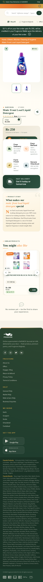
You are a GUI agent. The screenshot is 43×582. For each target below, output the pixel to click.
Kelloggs (31, 480)
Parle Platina (12, 525)
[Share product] (37, 112)
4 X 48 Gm (11, 282)
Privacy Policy (8, 377)
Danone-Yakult (34, 523)
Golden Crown (14, 495)
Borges (10, 527)
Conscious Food (8, 487)
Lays (29, 495)
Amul (33, 493)
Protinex (5, 517)
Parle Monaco (28, 557)
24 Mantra (22, 540)
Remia (36, 563)
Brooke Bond (23, 495)
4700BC (33, 489)
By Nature (6, 555)
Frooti (5, 508)
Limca (9, 542)
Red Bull (28, 544)
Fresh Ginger (19, 467)
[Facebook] (5, 353)
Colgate (30, 506)
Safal (12, 566)
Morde (28, 532)
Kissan (21, 506)
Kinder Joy (34, 561)
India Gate (16, 532)
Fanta (28, 489)
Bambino (24, 519)
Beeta (4, 493)
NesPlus (35, 512)
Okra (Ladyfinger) (18, 462)
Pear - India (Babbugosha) (21, 469)
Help (38, 2)
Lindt (17, 540)
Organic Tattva (31, 553)
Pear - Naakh (10, 471)
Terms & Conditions (10, 380)
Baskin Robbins (34, 510)
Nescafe (27, 555)
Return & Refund (9, 373)
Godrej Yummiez (18, 553)
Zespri (21, 508)
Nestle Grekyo (21, 493)
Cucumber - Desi (8, 462)
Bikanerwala (31, 536)
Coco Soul (17, 534)
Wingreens (6, 551)
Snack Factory (22, 500)
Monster (9, 508)
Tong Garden (11, 519)
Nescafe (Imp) (12, 485)
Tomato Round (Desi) (30, 467)
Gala (14, 510)
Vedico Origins (24, 529)
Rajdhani (5, 525)
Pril (12, 480)
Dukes (29, 500)
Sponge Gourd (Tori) (9, 467)
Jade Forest (36, 557)
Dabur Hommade (16, 544)
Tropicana (28, 521)
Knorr (37, 538)
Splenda (12, 478)
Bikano (37, 497)
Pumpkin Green (31, 465)
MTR (20, 521)
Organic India (20, 478)
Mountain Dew (20, 510)
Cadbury (33, 555)
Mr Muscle (18, 566)
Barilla (33, 504)
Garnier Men (16, 523)
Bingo (10, 510)
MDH (8, 480)
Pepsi (20, 542)
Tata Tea (32, 527)
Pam (29, 476)
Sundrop (22, 485)
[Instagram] (10, 353)
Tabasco (10, 504)
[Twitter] (16, 353)
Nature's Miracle (13, 506)
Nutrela (14, 493)
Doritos (5, 527)
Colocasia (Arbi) (20, 460)
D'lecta (9, 544)
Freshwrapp (21, 515)
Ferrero (11, 555)
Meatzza (5, 510)
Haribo (35, 506)
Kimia (27, 523)
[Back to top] (37, 579)
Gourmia (28, 493)
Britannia (5, 529)
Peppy (10, 532)
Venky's (30, 519)
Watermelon (31, 471)
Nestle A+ (36, 487)
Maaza (25, 506)
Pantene (26, 563)
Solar (8, 478)
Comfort (10, 497)
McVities (22, 527)
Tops (34, 491)
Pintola (11, 529)
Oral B (15, 480)
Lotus (18, 551)
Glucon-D (11, 517)
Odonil (19, 491)
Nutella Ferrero (25, 551)
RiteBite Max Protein (21, 536)
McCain (5, 536)
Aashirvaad (6, 557)
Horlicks (18, 519)
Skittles (37, 480)
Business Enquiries (9, 401)
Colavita (24, 504)
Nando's (20, 546)
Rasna (33, 495)
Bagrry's (5, 506)
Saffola (5, 542)
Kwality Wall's (35, 549)
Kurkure (26, 483)
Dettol (16, 500)
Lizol (28, 525)
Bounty (33, 544)
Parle (15, 502)
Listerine (24, 542)
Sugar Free (20, 476)
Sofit (28, 561)
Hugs (36, 495)
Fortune (16, 497)
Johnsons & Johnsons (16, 561)
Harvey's (9, 553)
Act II (23, 544)
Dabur (4, 553)
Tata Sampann (26, 538)
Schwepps (6, 483)
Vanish (5, 546)
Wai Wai (5, 497)
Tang (29, 504)
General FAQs (7, 391)
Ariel (24, 553)
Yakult (33, 476)
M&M (20, 489)
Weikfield (5, 534)
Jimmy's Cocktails (22, 480)
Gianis (15, 512)
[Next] (37, 272)
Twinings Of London (33, 508)
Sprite (13, 549)
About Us (6, 363)
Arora (27, 510)
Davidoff (19, 512)
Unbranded (19, 549)
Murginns (20, 502)
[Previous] (6, 272)
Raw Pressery (7, 566)
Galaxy (27, 527)
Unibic (5, 500)
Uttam (35, 529)
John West (16, 527)
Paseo (23, 491)
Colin (25, 508)
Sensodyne (29, 540)
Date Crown (29, 491)
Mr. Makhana (11, 540)
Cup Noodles (18, 504)
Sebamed (6, 561)
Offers (5, 366)
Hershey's (33, 532)
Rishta (31, 559)
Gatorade (21, 555)
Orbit (17, 489)
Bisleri (33, 538)
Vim (8, 523)
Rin (23, 521)
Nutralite (22, 532)
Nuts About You (7, 512)
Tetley (4, 540)
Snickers (33, 551)
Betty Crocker (25, 534)
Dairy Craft (11, 536)
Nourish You (27, 549)
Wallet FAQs (7, 394)
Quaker (21, 497)
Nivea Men (31, 497)
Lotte (13, 489)
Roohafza (10, 500)
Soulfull (30, 542)
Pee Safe (20, 483)
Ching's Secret (7, 489)
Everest (31, 563)
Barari (27, 515)
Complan (30, 487)
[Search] (39, 13)
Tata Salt (5, 532)
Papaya (10, 469)
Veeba (27, 559)
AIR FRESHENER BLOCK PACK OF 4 (21, 275)
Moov (37, 553)
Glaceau (10, 546)
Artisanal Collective (29, 502)
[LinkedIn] (21, 353)
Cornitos (33, 525)
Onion (12, 465)
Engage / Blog (8, 370)
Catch (9, 521)
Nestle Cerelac (22, 487)
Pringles (21, 557)
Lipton (23, 523)
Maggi (12, 557)
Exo (11, 523)
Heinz (26, 476)
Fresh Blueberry (29, 462)
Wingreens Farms (25, 517)
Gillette (15, 487)
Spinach (5, 469)
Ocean (16, 555)
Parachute (36, 540)
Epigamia (15, 559)
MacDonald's (10, 538)
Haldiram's (12, 563)
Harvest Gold (34, 534)
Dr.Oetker (21, 559)
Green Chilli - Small (20, 465)
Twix (32, 500)
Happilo (16, 529)
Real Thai (33, 546)
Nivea (25, 561)
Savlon (5, 485)
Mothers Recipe (27, 512)
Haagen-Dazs (14, 483)
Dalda (16, 557)
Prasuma (27, 478)
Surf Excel (27, 546)
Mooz (25, 497)
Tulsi (18, 485)
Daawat (9, 493)
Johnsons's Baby (31, 485)
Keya (15, 476)
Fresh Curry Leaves (31, 460)
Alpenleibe (14, 515)
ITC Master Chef (34, 483)
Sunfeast (10, 502)
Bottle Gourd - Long (21, 471)
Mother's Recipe (11, 491)
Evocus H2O (6, 515)
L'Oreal (17, 517)
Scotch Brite (18, 538)
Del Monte (24, 525)
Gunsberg (33, 515)
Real (35, 559)
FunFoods (15, 521)
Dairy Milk (16, 508)
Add (34, 290)
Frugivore (15, 542)
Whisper (11, 534)
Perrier (31, 529)
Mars (24, 489)
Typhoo (9, 559)
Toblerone (6, 495)
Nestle (5, 559)
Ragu (18, 525)
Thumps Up (19, 563)
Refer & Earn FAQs (9, 398)
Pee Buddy (13, 551)
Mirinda (15, 546)
